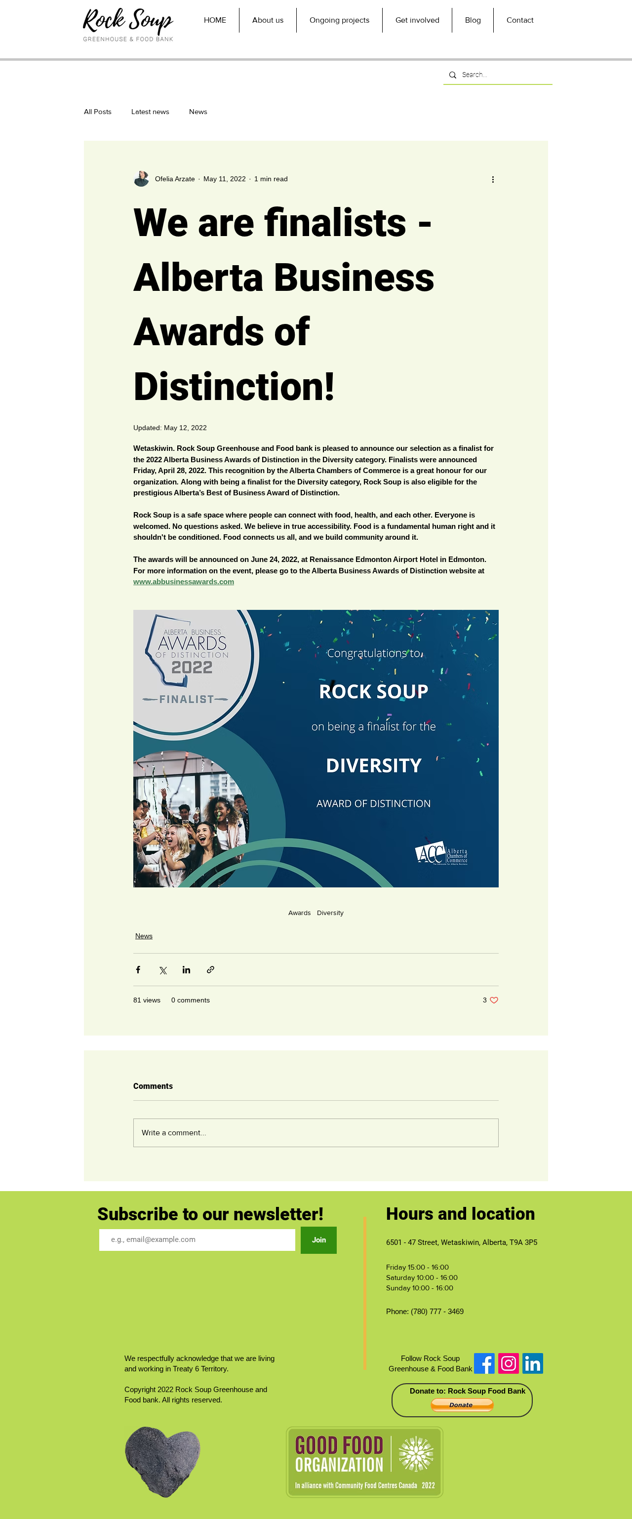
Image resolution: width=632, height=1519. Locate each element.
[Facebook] (484, 1363)
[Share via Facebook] (138, 969)
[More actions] (493, 179)
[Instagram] (508, 1363)
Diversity (330, 913)
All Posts (98, 111)
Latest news (150, 111)
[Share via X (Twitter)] (162, 969)
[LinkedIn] (532, 1363)
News (198, 111)
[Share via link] (210, 969)
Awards (299, 913)
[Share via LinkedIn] (186, 969)
